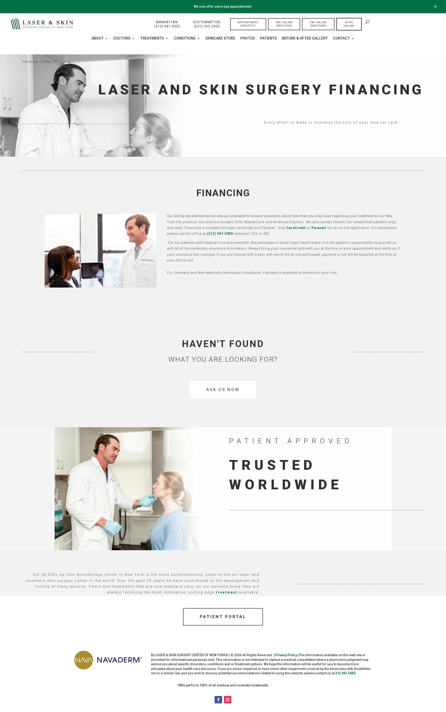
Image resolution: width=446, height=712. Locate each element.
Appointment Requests (248, 24)
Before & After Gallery (305, 38)
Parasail (319, 228)
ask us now (223, 389)
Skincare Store (220, 38)
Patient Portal (223, 616)
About (98, 38)
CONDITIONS (185, 38)
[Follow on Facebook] (218, 699)
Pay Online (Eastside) (284, 24)
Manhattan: (167, 24)
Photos (247, 38)
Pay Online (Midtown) (318, 24)
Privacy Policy (286, 655)
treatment (227, 592)
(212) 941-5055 (220, 233)
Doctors (122, 38)
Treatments (152, 38)
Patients (268, 38)
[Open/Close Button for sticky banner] (435, 6)
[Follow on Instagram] (227, 699)
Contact (341, 38)
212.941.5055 (345, 673)
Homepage (30, 61)
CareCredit (296, 228)
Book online (349, 24)
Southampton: (207, 24)
